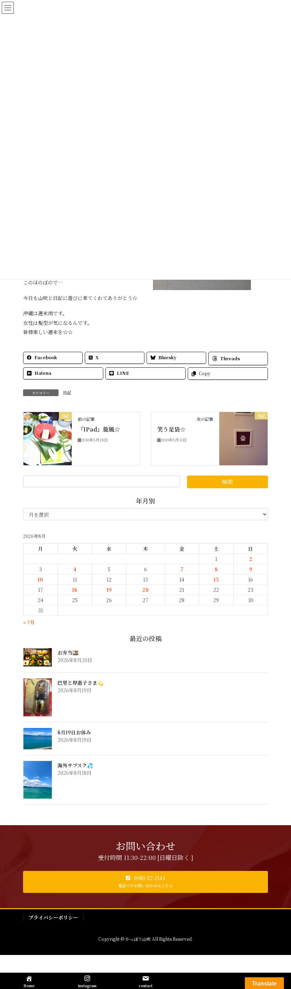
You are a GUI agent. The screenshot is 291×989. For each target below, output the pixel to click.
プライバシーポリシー (53, 917)
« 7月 (28, 622)
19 (109, 589)
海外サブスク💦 (75, 765)
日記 (67, 392)
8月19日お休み (74, 732)
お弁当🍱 (67, 652)
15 (216, 579)
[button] (145, 882)
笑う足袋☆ (171, 429)
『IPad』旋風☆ (99, 429)
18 (74, 589)
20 (145, 589)
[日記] (47, 437)
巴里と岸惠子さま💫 (80, 682)
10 (40, 579)
